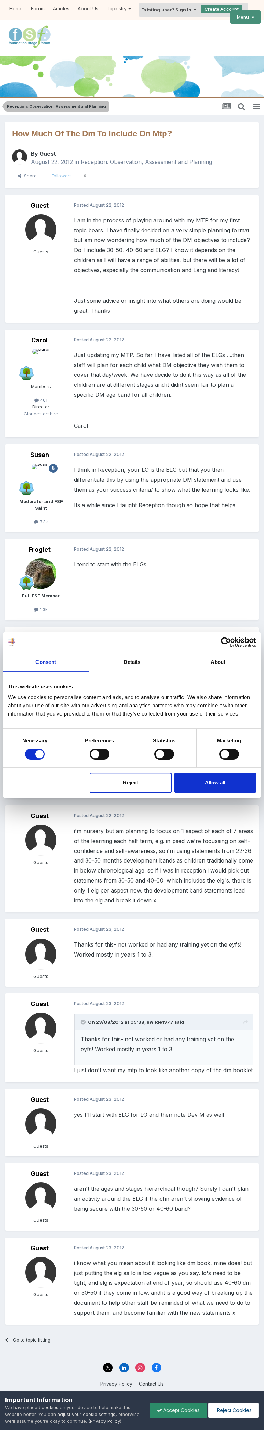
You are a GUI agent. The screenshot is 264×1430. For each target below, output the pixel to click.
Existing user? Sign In (167, 9)
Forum (38, 8)
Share (29, 175)
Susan (39, 454)
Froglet (40, 549)
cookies (50, 1407)
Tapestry (117, 8)
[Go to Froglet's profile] (40, 573)
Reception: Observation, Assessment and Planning (146, 161)
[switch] (99, 754)
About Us (88, 8)
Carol (39, 340)
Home (16, 8)
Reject (130, 782)
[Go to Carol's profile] (40, 364)
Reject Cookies (234, 1410)
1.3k (43, 609)
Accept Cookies (181, 1410)
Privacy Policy (116, 1384)
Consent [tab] (45, 662)
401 (43, 400)
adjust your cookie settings (86, 1414)
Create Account (222, 9)
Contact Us (151, 1384)
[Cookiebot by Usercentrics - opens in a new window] (226, 642)
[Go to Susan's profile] (40, 479)
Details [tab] (132, 662)
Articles (61, 8)
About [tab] (218, 662)
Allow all (215, 782)
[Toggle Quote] (84, 1022)
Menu (244, 17)
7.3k (43, 521)
